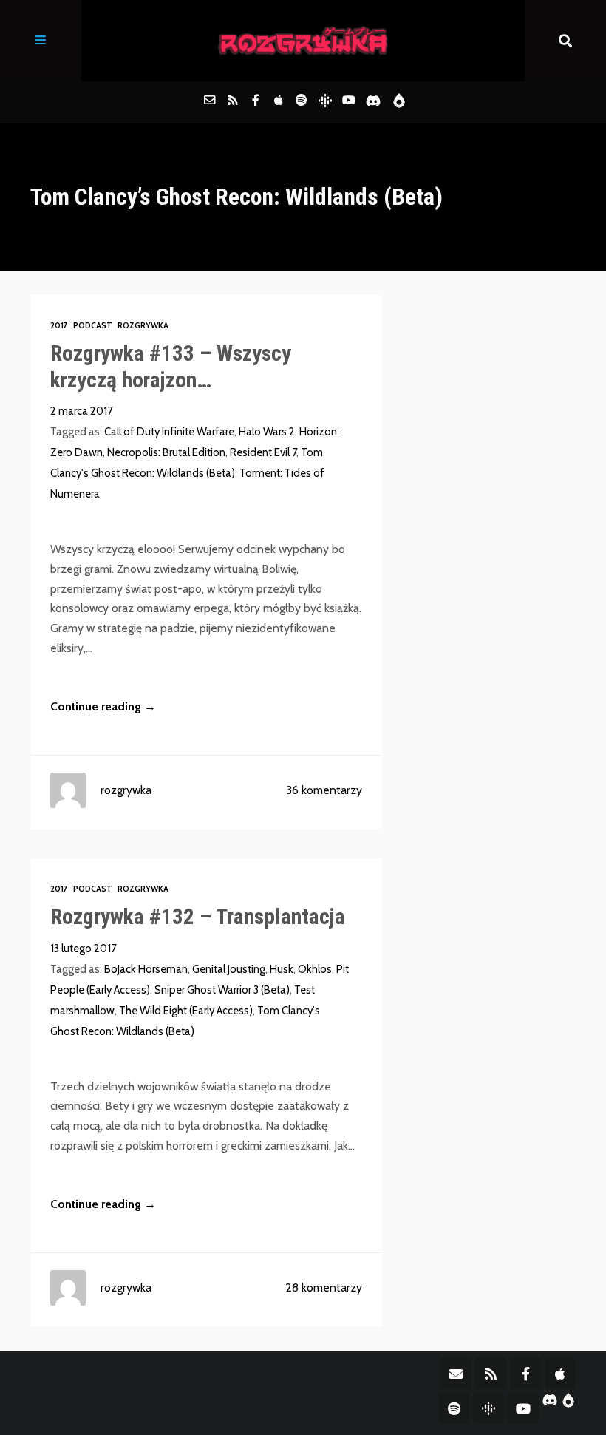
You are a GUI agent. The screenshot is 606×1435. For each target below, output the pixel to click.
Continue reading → (103, 706)
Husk (281, 969)
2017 (59, 325)
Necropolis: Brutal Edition (166, 452)
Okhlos (315, 969)
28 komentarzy (323, 1287)
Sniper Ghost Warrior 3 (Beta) (222, 990)
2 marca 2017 (81, 411)
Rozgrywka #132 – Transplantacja (197, 916)
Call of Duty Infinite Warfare (169, 431)
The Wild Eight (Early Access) (186, 1010)
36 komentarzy (324, 790)
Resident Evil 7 (263, 452)
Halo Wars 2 (267, 431)
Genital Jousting (228, 969)
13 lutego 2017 (83, 948)
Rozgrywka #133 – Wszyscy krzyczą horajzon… (170, 366)
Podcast (92, 325)
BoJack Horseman (146, 969)
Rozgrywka (143, 325)
